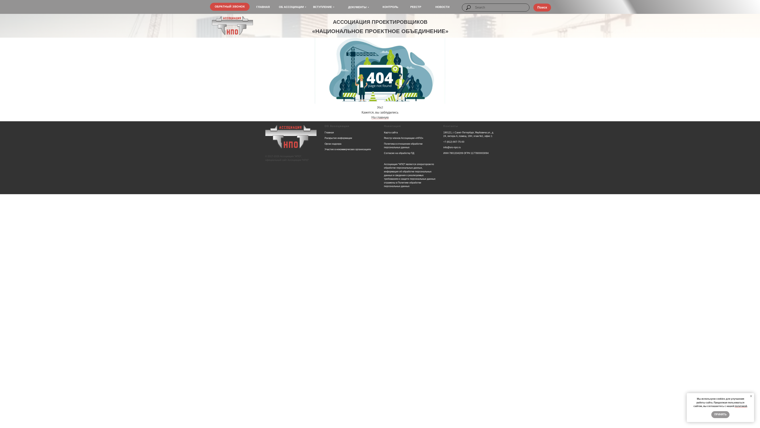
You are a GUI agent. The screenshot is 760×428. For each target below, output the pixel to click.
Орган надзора (333, 143)
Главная (263, 7)
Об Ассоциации (291, 7)
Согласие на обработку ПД (399, 153)
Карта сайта (391, 132)
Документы (357, 7)
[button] (230, 7)
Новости (442, 7)
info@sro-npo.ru (452, 147)
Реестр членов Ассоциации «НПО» (403, 138)
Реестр (415, 7)
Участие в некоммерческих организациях (348, 149)
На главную (380, 117)
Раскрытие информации (338, 138)
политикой (741, 406)
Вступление (322, 7)
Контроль (390, 7)
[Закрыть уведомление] (751, 396)
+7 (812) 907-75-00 (453, 141)
